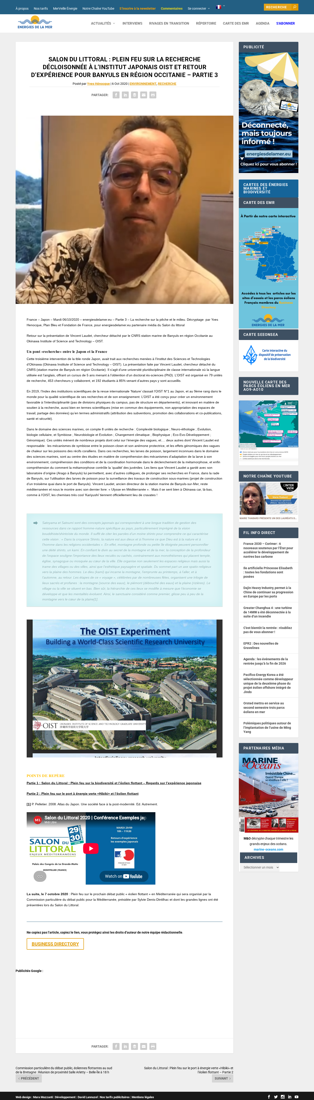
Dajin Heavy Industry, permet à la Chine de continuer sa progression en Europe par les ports (268, 592)
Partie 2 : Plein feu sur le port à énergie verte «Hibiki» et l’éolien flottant (83, 793)
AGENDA (262, 24)
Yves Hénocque (98, 84)
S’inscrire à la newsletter (138, 8)
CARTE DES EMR (236, 24)
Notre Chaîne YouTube (98, 8)
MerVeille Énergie (65, 8)
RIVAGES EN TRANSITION (169, 24)
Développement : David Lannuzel (76, 1097)
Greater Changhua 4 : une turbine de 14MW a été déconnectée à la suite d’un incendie (267, 612)
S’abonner (285, 24)
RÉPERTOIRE (206, 24)
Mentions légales (143, 1097)
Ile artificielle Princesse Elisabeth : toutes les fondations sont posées (268, 572)
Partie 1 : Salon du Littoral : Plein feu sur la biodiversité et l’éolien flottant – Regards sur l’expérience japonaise (114, 783)
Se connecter (197, 8)
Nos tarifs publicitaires (115, 1097)
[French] (221, 7)
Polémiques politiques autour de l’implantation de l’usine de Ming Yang (267, 727)
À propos (22, 8)
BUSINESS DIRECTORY (55, 944)
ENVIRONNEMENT (143, 84)
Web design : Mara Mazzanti (34, 1097)
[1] (29, 804)
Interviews (132, 24)
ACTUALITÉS (101, 24)
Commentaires (172, 8)
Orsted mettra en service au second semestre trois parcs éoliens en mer (264, 707)
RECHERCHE (167, 84)
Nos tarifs (41, 8)
